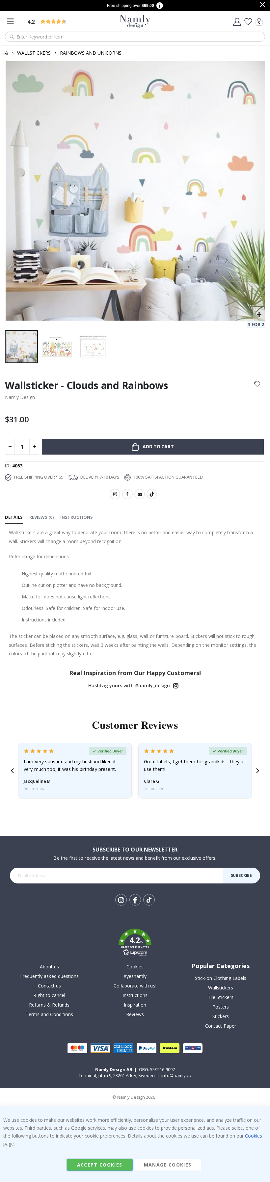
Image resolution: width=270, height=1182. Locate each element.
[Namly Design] (135, 21)
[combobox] (135, 37)
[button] (259, 315)
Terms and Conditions (49, 1014)
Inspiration (135, 1005)
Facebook (127, 494)
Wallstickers (34, 53)
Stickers (220, 1016)
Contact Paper (220, 1026)
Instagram (115, 494)
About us (49, 966)
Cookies (135, 966)
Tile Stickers (220, 997)
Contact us (49, 986)
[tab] (14, 517)
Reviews (135, 1014)
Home (5, 53)
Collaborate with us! (135, 986)
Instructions (135, 995)
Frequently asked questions (49, 976)
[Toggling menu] (12, 21)
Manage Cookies (168, 1165)
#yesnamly (135, 976)
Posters (220, 1007)
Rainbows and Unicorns (91, 53)
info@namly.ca (176, 1075)
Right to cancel (49, 995)
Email (139, 494)
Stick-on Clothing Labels (221, 978)
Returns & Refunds (49, 1005)
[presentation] (12, 771)
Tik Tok (148, 905)
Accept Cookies (99, 1165)
